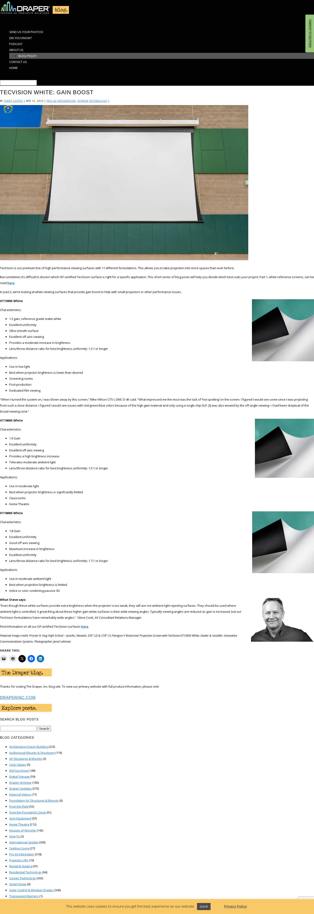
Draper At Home (20, 782)
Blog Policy (27, 56)
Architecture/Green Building (28, 747)
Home (13, 68)
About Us (16, 50)
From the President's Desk (27, 812)
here (10, 283)
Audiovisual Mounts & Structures (32, 753)
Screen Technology (92, 101)
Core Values (17, 765)
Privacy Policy (235, 906)
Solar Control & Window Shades (31, 890)
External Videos (20, 794)
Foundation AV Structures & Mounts (34, 800)
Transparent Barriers (24, 896)
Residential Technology (25, 872)
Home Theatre (19, 824)
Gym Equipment (20, 818)
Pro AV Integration (61, 101)
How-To (14, 836)
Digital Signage (19, 776)
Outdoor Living (19, 848)
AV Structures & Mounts (25, 759)
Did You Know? (19, 771)
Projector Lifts (18, 860)
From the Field (19, 806)
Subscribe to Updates (309, 34)
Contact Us (18, 62)
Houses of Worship (22, 830)
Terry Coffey (13, 101)
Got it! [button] (204, 906)
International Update (23, 842)
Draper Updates (20, 788)
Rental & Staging (20, 866)
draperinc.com (18, 697)
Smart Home (17, 884)
